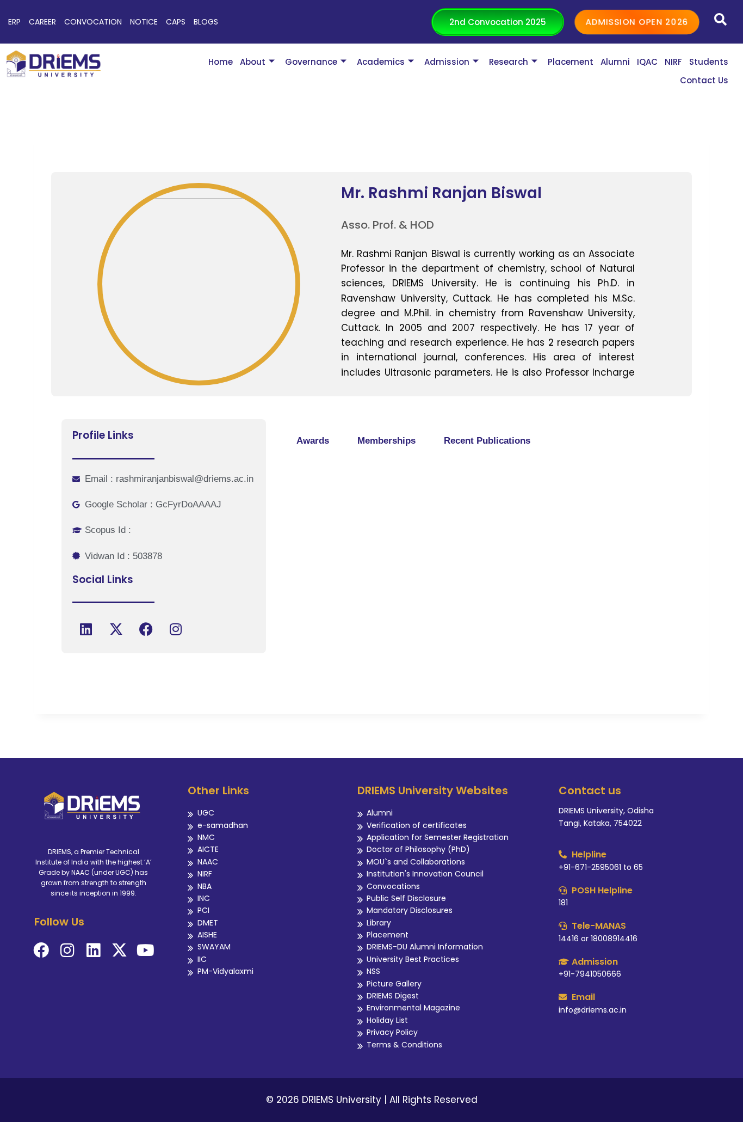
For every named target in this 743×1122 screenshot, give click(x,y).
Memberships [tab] (386, 441)
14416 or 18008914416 (598, 938)
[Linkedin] (93, 950)
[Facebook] (41, 950)
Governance (311, 62)
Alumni (615, 62)
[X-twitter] (119, 950)
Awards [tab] (312, 441)
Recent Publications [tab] (487, 441)
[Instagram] (67, 950)
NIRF (673, 62)
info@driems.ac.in (593, 1009)
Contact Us (704, 80)
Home (220, 62)
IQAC (647, 62)
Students (708, 62)
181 (563, 902)
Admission (446, 62)
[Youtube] (145, 950)
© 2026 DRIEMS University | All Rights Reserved (372, 1099)
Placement (570, 62)
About (252, 62)
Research (508, 62)
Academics (381, 62)
